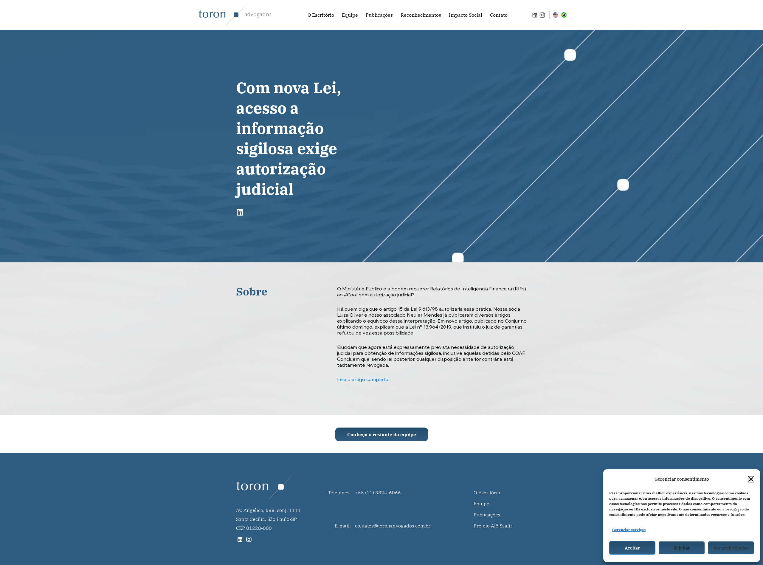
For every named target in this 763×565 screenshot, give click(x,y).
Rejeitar (681, 548)
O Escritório (321, 15)
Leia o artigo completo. (363, 379)
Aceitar (632, 548)
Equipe (350, 15)
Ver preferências (731, 548)
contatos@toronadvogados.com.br (392, 526)
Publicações (379, 15)
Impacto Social (465, 15)
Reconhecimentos (421, 15)
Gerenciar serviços (629, 529)
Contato (499, 15)
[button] (751, 479)
